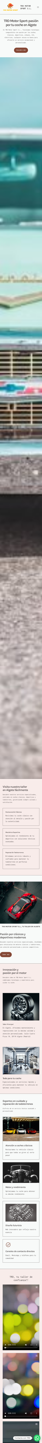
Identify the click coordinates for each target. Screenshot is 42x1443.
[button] (37, 1438)
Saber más (5, 954)
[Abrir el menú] (38, 7)
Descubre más (21, 50)
